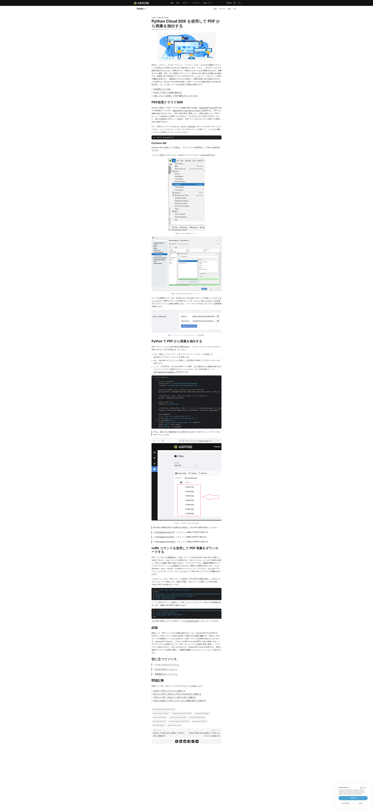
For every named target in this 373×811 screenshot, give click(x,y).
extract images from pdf (160, 713)
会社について (207, 3)
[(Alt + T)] (145, 9)
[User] (234, 3)
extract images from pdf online (179, 721)
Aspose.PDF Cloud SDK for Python (187, 111)
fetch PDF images (158, 725)
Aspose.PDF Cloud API (208, 108)
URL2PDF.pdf (191, 621)
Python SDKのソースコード (166, 669)
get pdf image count (174, 725)
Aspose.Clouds (162, 17)
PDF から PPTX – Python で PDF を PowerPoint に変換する (177, 694)
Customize (346, 803)
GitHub (192, 126)
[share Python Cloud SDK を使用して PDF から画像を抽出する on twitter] (176, 742)
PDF (153, 65)
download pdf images (202, 713)
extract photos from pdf (197, 717)
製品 (172, 3)
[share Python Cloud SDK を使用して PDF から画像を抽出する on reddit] (184, 742)
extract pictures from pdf (178, 717)
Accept (353, 798)
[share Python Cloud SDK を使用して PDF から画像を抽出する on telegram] (197, 742)
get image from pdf (159, 721)
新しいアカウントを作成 (210, 301)
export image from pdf (199, 721)
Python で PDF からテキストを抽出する (169, 691)
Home (140, 8)
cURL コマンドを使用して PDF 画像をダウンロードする (175, 96)
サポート (185, 3)
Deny (361, 803)
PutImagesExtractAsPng (165, 542)
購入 (178, 3)
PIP (182, 126)
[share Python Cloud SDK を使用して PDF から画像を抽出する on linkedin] (180, 742)
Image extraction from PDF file (181, 713)
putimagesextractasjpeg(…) (164, 372)
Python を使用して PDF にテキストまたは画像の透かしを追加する (179, 701)
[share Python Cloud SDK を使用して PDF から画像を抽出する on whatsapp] (193, 742)
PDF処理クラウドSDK (162, 89)
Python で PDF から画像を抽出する (167, 92)
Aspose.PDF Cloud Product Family (164, 709)
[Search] (239, 3)
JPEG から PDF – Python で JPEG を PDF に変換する (174, 697)
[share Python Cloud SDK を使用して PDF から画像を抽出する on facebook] (188, 742)
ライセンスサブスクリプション (167, 665)
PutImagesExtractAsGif (164, 537)
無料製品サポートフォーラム (166, 674)
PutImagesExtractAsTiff (165, 532)
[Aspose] (141, 2)
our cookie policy (357, 794)
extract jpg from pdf (159, 717)
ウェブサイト (196, 3)
